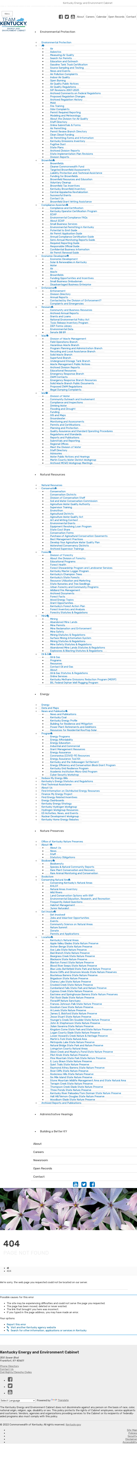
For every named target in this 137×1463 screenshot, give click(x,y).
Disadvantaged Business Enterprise (70, 284)
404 (9, 1271)
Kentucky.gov (73, 1424)
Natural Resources (52, 474)
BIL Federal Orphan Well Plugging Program (74, 682)
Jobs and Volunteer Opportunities (69, 917)
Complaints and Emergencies (67, 303)
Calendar (101, 16)
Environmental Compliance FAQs (69, 217)
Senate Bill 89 (58, 332)
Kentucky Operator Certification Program (73, 211)
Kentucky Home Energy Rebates (60, 819)
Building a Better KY (53, 1131)
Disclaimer (131, 1439)
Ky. (3, 1)
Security (132, 1436)
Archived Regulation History (66, 99)
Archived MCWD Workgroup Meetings (71, 463)
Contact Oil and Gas (61, 666)
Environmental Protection (57, 31)
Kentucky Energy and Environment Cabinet (87, 3)
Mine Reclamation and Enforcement (71, 628)
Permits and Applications (64, 933)
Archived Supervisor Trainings (67, 548)
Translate (63, 1400)
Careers (90, 16)
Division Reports (59, 157)
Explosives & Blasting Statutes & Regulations (76, 650)
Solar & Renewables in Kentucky (68, 262)
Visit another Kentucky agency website (33, 1327)
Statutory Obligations (62, 857)
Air (42, 45)
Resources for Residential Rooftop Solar (73, 730)
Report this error (16, 1324)
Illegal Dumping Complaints (65, 389)
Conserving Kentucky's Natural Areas (71, 882)
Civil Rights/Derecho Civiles (16, 1372)
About (80, 16)
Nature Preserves (52, 831)
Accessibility (130, 1442)
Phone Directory (9, 1366)
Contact (131, 16)
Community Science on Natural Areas (71, 924)
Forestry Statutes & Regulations (69, 612)
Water (44, 393)
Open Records (116, 16)
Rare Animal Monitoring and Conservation (74, 873)
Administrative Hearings (56, 1114)
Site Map (132, 1430)
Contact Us (7, 1369)
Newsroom (40, 1160)
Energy (44, 694)
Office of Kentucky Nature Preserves (62, 841)
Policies (132, 1433)
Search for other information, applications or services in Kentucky (49, 1330)
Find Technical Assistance (56, 784)
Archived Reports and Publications (61, 1102)
